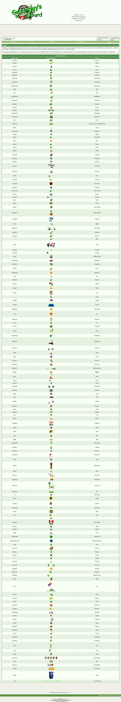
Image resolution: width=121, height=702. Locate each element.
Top (119, 695)
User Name (99, 37)
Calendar (52, 41)
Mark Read (60, 698)
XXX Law (79, 20)
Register (13, 41)
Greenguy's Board (8, 38)
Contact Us (101, 695)
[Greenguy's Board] (27, 20)
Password (99, 39)
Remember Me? (115, 38)
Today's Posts (79, 15)
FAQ (14, 38)
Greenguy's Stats (79, 18)
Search (109, 41)
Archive (116, 695)
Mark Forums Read (79, 17)
